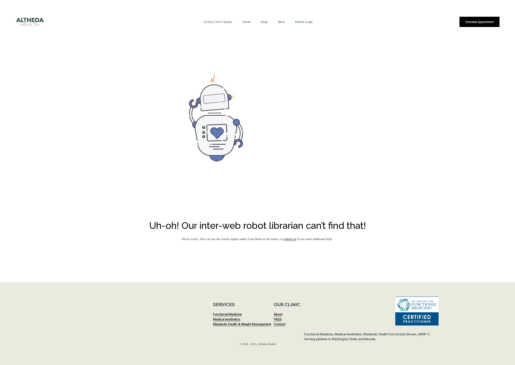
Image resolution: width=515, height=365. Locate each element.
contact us (289, 239)
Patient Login (304, 22)
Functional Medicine (227, 314)
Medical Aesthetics (226, 319)
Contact (279, 324)
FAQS (278, 319)
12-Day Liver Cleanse (217, 22)
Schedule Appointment (479, 22)
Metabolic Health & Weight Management (242, 324)
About (246, 22)
